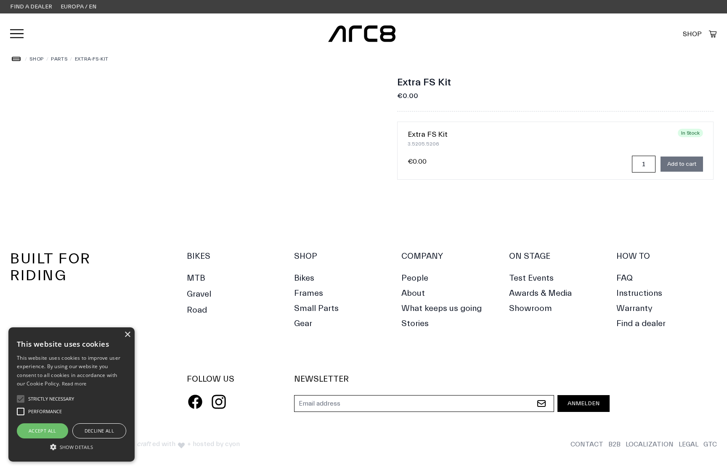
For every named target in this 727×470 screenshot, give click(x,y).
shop (36, 59)
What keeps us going (441, 308)
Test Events (531, 278)
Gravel (199, 294)
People (414, 278)
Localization (650, 444)
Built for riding (50, 267)
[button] (71, 447)
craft (144, 444)
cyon (232, 444)
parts (59, 59)
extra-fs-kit (92, 59)
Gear (303, 323)
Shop (692, 34)
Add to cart (681, 164)
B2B (614, 444)
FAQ (624, 278)
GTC (710, 444)
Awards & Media (540, 293)
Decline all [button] (99, 431)
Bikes (198, 256)
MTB (196, 278)
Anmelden (584, 403)
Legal (688, 444)
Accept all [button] (42, 431)
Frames (308, 293)
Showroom (530, 308)
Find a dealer (31, 6)
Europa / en (78, 6)
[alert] (71, 394)
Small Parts (316, 308)
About (413, 293)
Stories (415, 323)
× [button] (127, 335)
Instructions (639, 293)
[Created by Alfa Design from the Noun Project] (712, 34)
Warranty (634, 308)
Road (197, 310)
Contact (586, 444)
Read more (74, 383)
